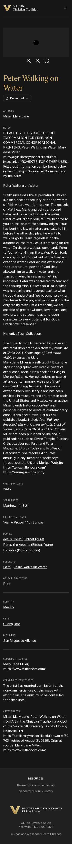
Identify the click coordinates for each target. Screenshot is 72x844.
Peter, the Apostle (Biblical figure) (28, 545)
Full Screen (47, 61)
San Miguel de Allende (19, 641)
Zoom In (29, 61)
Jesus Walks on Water (30, 567)
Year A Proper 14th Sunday (23, 522)
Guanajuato (11, 624)
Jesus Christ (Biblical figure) (23, 539)
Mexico (8, 607)
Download (17, 98)
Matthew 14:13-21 (15, 506)
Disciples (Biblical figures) (21, 550)
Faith (7, 567)
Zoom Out (38, 61)
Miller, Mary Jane (16, 116)
